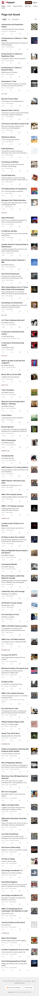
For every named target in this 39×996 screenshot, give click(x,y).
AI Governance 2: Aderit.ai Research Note (11, 69)
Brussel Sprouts (7, 427)
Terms (33, 981)
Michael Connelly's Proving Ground (14, 668)
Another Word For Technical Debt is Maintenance (14, 246)
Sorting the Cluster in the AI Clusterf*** (13, 58)
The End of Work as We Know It (13, 922)
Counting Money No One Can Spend (12, 29)
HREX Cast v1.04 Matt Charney (13, 639)
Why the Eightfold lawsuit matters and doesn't (14, 552)
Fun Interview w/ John (9, 708)
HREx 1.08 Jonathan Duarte (11, 494)
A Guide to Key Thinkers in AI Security (12, 524)
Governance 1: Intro (8, 81)
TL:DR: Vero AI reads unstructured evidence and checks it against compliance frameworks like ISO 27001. (15, 113)
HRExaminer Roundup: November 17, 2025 (14, 820)
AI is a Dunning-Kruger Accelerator (12, 191)
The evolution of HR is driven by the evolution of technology (12, 165)
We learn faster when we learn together (13, 940)
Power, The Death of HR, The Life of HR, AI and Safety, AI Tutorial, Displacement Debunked (14, 824)
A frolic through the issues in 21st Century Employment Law (14, 696)
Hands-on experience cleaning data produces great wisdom (15, 750)
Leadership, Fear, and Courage (12, 591)
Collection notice (20, 983)
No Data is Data (7, 682)
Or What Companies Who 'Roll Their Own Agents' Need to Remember (14, 250)
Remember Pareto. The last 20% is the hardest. (13, 795)
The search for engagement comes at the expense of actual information (14, 306)
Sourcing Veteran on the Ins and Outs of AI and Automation (14, 470)
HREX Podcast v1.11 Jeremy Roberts (14, 467)
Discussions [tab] (15, 19)
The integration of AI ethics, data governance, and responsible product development (13, 629)
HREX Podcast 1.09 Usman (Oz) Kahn (13, 482)
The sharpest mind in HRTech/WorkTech (13, 642)
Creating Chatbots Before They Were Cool (14, 497)
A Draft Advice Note (7, 336)
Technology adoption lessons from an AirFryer (13, 658)
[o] (34, 469)
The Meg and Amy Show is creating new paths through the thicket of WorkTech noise (13, 712)
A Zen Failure (6, 415)
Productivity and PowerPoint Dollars (12, 26)
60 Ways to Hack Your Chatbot (13, 537)
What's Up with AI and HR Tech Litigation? (13, 362)
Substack (10, 992)
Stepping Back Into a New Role (11, 736)
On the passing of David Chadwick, (12, 418)
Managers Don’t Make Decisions (13, 200)
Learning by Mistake (9, 564)
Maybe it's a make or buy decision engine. (14, 850)
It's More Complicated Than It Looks (15, 950)
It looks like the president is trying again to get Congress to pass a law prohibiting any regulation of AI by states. (14, 766)
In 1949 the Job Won (9, 231)
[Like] (2, 49)
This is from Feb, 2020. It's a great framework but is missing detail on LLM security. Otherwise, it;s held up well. (13, 781)
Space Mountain (7, 218)
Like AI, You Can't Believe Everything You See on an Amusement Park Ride (14, 221)
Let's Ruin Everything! (9, 834)
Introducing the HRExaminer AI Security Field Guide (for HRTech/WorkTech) (13, 540)
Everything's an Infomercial (11, 303)
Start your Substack (15, 987)
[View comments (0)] (11, 49)
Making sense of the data (9, 72)
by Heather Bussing (7, 265)
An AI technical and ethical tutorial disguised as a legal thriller (12, 672)
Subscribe (28, 2)
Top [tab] (9, 19)
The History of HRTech (10, 162)
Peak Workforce (7, 149)
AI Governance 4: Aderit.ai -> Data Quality (14, 39)
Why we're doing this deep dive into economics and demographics (12, 127)
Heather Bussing (10, 267)
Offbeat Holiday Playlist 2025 (12, 722)
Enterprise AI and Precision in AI (11, 485)
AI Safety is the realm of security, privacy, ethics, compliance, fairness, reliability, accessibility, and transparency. (14, 885)
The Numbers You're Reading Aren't (12, 101)
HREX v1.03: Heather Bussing (12, 693)
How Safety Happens (9, 882)
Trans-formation (7, 390)
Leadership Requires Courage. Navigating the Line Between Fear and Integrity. (14, 581)
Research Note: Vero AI (10, 110)
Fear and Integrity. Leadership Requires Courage (12, 577)
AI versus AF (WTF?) (9, 655)
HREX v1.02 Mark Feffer (10, 805)
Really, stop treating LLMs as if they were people (14, 964)
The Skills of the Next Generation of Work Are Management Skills (14, 203)
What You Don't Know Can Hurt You (12, 528)
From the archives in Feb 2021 (10, 753)
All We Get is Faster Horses (11, 603)
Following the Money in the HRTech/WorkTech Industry (10, 509)
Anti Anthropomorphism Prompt (13, 961)
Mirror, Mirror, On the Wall (11, 374)
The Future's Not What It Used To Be (15, 124)
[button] (3, 6)
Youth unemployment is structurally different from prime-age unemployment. (14, 293)
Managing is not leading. (9, 594)
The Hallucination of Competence (14, 189)
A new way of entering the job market (12, 333)
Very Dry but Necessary (10, 274)
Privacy (28, 981)
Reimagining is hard (7, 605)
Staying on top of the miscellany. (11, 873)
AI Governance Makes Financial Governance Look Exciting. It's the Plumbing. (12, 277)
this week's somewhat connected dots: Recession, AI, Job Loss (13, 899)
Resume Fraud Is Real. (9, 99)
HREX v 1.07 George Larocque (12, 506)
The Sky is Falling (8, 859)
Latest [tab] (4, 19)
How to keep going (8, 440)
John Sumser (12, 31)
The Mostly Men (7, 456)
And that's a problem (8, 617)
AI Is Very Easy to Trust (10, 614)
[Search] (36, 19)
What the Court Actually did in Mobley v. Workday (13, 403)
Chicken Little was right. (8, 861)
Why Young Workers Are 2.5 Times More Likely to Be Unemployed (14, 288)
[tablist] (10, 19)
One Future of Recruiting (10, 847)
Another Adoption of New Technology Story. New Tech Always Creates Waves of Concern (14, 179)
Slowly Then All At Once (10, 733)
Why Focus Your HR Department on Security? (14, 777)
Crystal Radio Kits (8, 175)
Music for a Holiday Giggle (9, 724)
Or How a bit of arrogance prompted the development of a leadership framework (14, 430)
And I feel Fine (5, 925)
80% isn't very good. (9, 792)
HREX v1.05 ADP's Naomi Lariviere (14, 626)
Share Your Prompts (9, 938)
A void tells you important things (11, 684)
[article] (19, 29)
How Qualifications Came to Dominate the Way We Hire (14, 234)
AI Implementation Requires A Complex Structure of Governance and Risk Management (13, 85)
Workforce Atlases (8, 137)
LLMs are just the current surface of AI (13, 952)
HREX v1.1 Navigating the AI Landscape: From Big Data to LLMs (14, 910)
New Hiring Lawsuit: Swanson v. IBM (13, 261)
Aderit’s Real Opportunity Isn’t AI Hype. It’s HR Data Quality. (14, 44)
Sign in (35, 2)
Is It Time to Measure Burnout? (13, 320)
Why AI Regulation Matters (11, 763)
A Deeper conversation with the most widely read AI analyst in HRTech (13, 808)
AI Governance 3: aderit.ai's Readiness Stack (11, 55)
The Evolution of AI (7, 913)
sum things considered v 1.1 (11, 870)
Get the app (28, 987)
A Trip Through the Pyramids (10, 139)
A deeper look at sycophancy (10, 377)
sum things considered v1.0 (11, 895)
